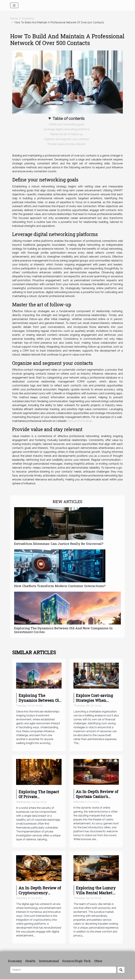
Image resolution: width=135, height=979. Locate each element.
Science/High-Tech (76, 961)
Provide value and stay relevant (66, 144)
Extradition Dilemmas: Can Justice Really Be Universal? (58, 544)
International (49, 961)
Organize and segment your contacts (66, 139)
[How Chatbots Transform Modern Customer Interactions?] (59, 565)
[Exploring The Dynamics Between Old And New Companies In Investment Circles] (67, 608)
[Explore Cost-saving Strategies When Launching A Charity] (96, 675)
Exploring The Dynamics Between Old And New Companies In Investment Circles (63, 630)
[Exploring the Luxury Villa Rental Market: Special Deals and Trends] (96, 868)
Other (98, 961)
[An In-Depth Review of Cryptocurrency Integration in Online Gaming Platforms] (39, 868)
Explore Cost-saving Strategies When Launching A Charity (95, 700)
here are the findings (80, 421)
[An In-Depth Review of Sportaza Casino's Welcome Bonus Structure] (96, 771)
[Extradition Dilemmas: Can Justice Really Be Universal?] (58, 523)
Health (30, 961)
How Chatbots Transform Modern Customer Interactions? (59, 586)
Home (14, 18)
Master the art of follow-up (66, 134)
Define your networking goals (66, 124)
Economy (28, 18)
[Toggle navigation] (14, 5)
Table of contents (69, 118)
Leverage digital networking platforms (66, 129)
